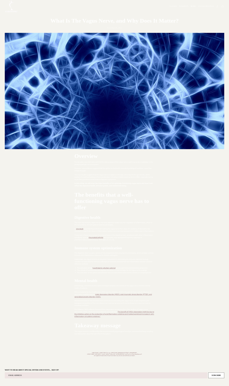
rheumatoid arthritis (96, 237)
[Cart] (222, 6)
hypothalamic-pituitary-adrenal (104, 268)
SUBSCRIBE (216, 375)
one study (79, 229)
